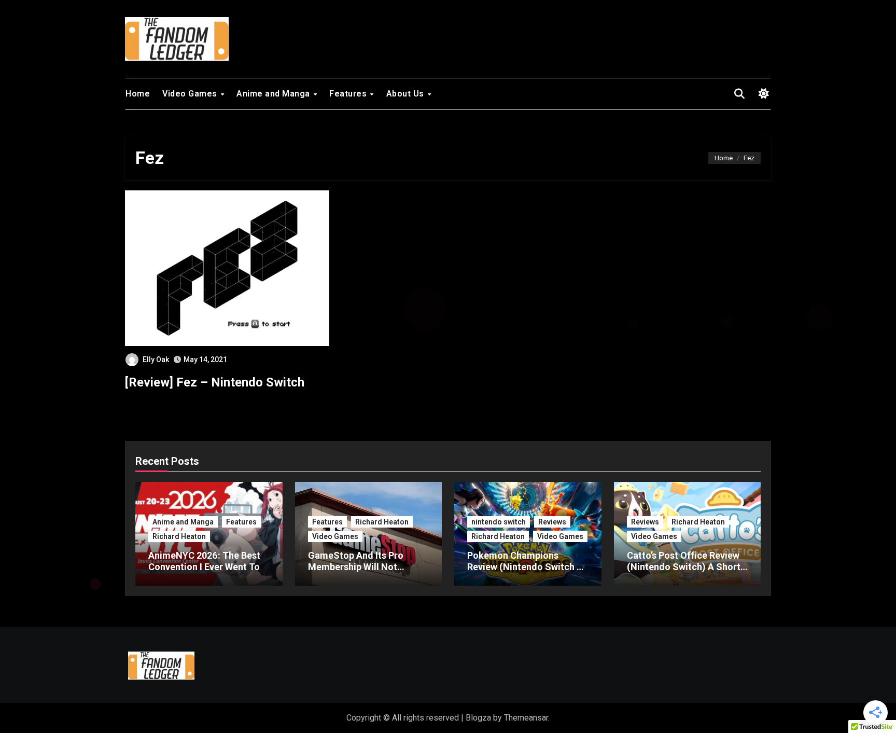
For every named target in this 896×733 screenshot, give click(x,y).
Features (349, 94)
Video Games (190, 94)
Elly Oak (156, 359)
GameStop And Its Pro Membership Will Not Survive (355, 566)
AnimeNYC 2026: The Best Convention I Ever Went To (204, 561)
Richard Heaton (179, 536)
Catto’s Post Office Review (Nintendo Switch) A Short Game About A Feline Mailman (683, 572)
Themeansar (526, 718)
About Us (406, 94)
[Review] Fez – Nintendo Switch (214, 382)
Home (137, 94)
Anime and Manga (274, 94)
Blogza (478, 718)
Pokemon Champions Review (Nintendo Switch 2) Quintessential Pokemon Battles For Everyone (526, 572)
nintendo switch (498, 522)
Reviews (552, 522)
